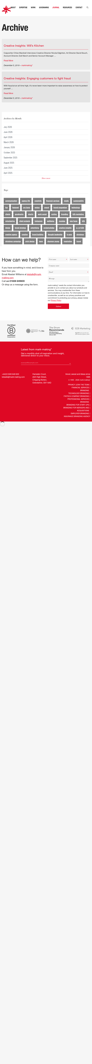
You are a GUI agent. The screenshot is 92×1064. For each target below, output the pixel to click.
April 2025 (8, 177)
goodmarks (19, 219)
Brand (79, 246)
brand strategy (20, 232)
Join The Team (82, 389)
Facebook (13, 387)
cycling (54, 219)
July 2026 (8, 131)
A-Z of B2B (80, 232)
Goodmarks (44, 12)
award (46, 212)
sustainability (78, 205)
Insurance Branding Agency (77, 421)
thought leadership (55, 239)
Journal (55, 12)
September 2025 (10, 162)
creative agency (11, 239)
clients (7, 219)
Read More (8, 65)
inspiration (68, 246)
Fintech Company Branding (76, 401)
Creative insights (65, 232)
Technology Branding (78, 398)
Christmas (80, 239)
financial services (52, 205)
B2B (83, 226)
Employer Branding (80, 418)
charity (30, 219)
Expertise (23, 12)
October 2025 (9, 157)
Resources (67, 12)
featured (15, 212)
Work (33, 12)
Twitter (8, 387)
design (7, 232)
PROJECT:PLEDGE (49, 232)
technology (76, 212)
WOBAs (37, 212)
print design (29, 246)
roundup (62, 226)
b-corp (69, 239)
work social (42, 219)
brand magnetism (60, 212)
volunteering (10, 226)
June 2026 (8, 136)
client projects (24, 226)
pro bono (26, 212)
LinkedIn (4, 387)
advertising (35, 232)
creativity (38, 205)
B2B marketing (78, 219)
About (13, 12)
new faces (73, 226)
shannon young (53, 246)
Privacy (71, 389)
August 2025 (9, 167)
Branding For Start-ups (77, 409)
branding (64, 219)
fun (6, 212)
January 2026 (9, 152)
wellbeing (50, 226)
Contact (79, 12)
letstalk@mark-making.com (13, 381)
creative (25, 239)
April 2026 (8, 142)
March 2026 (9, 147)
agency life (26, 205)
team (41, 246)
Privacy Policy (56, 305)
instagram (38, 226)
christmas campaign (13, 246)
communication (11, 205)
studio (66, 205)
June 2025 (8, 172)
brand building (37, 239)
